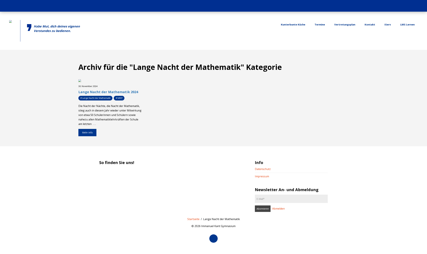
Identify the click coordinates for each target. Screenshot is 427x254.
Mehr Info (87, 132)
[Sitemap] (413, 6)
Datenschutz (263, 169)
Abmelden (278, 208)
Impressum (262, 176)
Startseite (193, 219)
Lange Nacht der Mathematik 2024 (108, 92)
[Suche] (420, 6)
